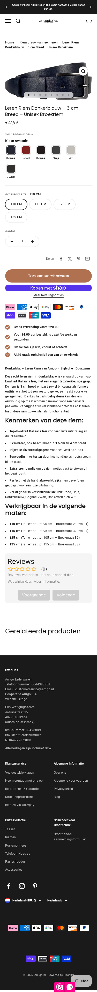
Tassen (10, 829)
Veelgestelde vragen (19, 772)
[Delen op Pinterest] (78, 258)
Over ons (60, 772)
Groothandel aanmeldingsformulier (70, 836)
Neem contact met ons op (24, 780)
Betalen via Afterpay (19, 805)
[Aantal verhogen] (32, 241)
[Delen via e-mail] (87, 258)
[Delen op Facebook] (61, 258)
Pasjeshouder (15, 861)
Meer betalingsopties (48, 295)
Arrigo (22, 699)
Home (9, 42)
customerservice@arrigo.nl (34, 689)
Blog (57, 797)
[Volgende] (91, 7)
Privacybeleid (63, 789)
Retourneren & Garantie (22, 789)
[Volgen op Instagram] (21, 886)
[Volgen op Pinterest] (35, 886)
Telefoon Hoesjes (17, 853)
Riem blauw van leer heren (39, 42)
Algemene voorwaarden (71, 780)
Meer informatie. (47, 581)
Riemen (10, 837)
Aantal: (10, 231)
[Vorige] (6, 7)
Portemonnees (15, 845)
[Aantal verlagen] (11, 241)
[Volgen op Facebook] (8, 886)
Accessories (14, 869)
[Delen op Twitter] (69, 258)
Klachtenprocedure (19, 797)
